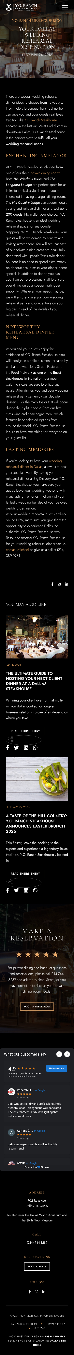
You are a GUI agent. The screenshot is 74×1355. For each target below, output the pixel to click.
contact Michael (17, 549)
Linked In (66, 584)
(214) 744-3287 (37, 1242)
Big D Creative (55, 1336)
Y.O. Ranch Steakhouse (40, 120)
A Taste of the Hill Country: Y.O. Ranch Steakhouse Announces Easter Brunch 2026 (36, 823)
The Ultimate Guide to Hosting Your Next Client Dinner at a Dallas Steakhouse (34, 681)
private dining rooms (45, 173)
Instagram (59, 584)
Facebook (52, 584)
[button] (37, 1006)
